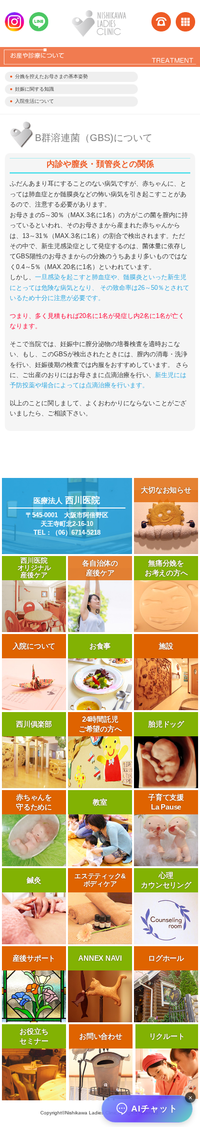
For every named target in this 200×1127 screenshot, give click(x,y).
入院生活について (34, 101)
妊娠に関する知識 (34, 89)
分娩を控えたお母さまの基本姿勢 (51, 76)
